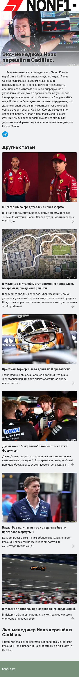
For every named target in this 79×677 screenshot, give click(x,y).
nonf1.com (8, 669)
